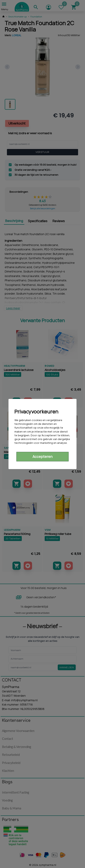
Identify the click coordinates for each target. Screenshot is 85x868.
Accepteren (43, 456)
